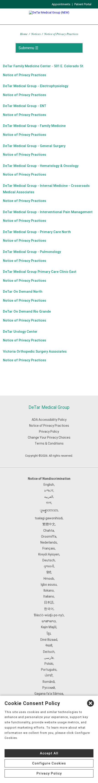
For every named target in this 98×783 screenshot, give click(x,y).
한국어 (49, 609)
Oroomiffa (48, 536)
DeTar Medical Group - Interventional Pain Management (48, 212)
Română (49, 682)
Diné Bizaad (48, 639)
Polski (48, 663)
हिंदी (48, 572)
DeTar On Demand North (22, 292)
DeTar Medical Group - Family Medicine (34, 126)
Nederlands (48, 542)
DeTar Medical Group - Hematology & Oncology (40, 166)
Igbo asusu (49, 584)
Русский (48, 687)
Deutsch (48, 560)
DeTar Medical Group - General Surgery (34, 146)
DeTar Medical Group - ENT (24, 106)
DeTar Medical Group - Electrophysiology (35, 86)
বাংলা (48, 502)
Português (49, 669)
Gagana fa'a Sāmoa (48, 693)
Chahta (48, 530)
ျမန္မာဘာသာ (49, 510)
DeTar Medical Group (49, 407)
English (49, 484)
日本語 (49, 602)
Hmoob (49, 578)
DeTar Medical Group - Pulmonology (32, 252)
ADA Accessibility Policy (49, 419)
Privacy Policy (49, 431)
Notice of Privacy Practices (24, 75)
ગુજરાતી (49, 566)
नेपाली (48, 645)
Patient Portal (82, 4)
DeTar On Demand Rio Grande (27, 311)
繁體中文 (48, 524)
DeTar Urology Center (20, 332)
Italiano (48, 596)
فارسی (49, 658)
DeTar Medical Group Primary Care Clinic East (39, 272)
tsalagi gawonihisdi (49, 518)
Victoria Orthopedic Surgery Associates (35, 351)
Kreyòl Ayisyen (48, 554)
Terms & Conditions (49, 443)
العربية (48, 497)
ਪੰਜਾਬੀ (49, 675)
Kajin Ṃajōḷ (48, 627)
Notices (36, 34)
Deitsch (48, 652)
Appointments (61, 4)
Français (48, 548)
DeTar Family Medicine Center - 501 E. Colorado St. (43, 66)
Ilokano (49, 590)
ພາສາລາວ (49, 621)
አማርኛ (48, 490)
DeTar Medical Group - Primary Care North (37, 232)
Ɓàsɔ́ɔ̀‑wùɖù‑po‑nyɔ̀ (49, 615)
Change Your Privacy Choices (49, 437)
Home (24, 34)
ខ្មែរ (49, 633)
